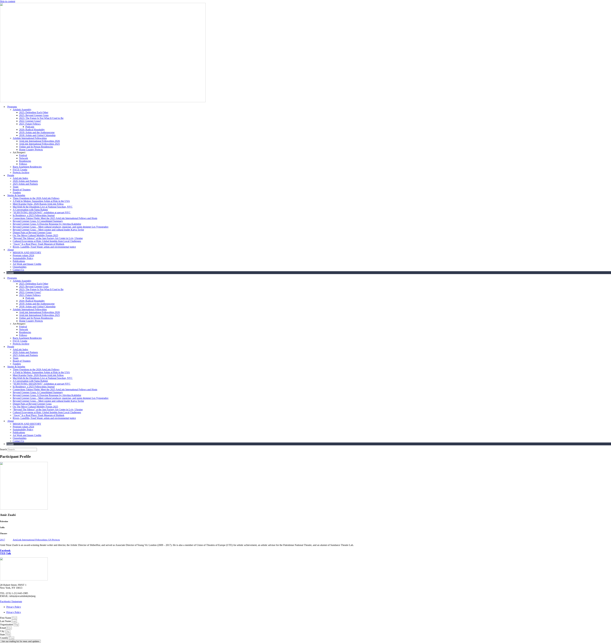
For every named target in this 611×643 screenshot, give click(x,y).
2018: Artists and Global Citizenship (37, 135)
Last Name (6, 621)
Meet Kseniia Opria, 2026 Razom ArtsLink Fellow (38, 204)
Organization (7, 624)
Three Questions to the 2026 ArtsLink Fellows (36, 198)
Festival (23, 155)
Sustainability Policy (23, 258)
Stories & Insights (16, 195)
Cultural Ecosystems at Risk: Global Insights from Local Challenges (47, 241)
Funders (17, 192)
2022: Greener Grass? (30, 121)
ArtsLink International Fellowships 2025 (39, 144)
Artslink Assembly (22, 109)
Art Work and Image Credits (27, 264)
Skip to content (7, 1)
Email (3, 627)
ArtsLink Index (20, 178)
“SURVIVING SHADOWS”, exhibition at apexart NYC (41, 212)
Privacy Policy (13, 607)
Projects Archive (21, 172)
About (10, 249)
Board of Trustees (22, 189)
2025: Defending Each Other (33, 112)
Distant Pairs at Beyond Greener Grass (32, 232)
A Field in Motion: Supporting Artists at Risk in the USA (41, 201)
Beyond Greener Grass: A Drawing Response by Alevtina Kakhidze (47, 224)
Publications (19, 261)
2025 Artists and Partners (25, 184)
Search (3, 449)
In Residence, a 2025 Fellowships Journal (34, 215)
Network (23, 158)
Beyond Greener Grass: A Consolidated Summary (38, 221)
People (10, 175)
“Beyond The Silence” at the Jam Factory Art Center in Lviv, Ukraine (48, 238)
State (3, 634)
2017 (2, 539)
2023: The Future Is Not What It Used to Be (41, 118)
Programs (12, 106)
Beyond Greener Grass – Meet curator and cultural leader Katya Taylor (48, 229)
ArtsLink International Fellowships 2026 (39, 141)
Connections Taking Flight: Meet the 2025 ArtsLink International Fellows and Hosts (55, 218)
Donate (10, 272)
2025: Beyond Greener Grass (34, 115)
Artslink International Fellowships (30, 138)
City (2, 631)
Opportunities (19, 266)
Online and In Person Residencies (36, 146)
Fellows (23, 164)
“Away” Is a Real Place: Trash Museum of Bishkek (38, 244)
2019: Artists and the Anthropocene (37, 132)
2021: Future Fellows (30, 123)
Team (15, 186)
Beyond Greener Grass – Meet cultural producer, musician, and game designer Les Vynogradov (61, 226)
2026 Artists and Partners (25, 181)
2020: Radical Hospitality (32, 129)
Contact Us (18, 269)
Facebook (5, 550)
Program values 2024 (23, 255)
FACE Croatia (20, 169)
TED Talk (5, 553)
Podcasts (29, 126)
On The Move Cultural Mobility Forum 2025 (35, 235)
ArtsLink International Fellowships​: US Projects (36, 539)
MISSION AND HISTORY (27, 252)
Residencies (25, 161)
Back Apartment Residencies (27, 166)
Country (4, 637)
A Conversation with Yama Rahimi (30, 209)
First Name (6, 617)
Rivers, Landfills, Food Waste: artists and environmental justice (44, 246)
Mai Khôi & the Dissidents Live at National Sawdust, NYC (43, 206)
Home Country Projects (31, 149)
